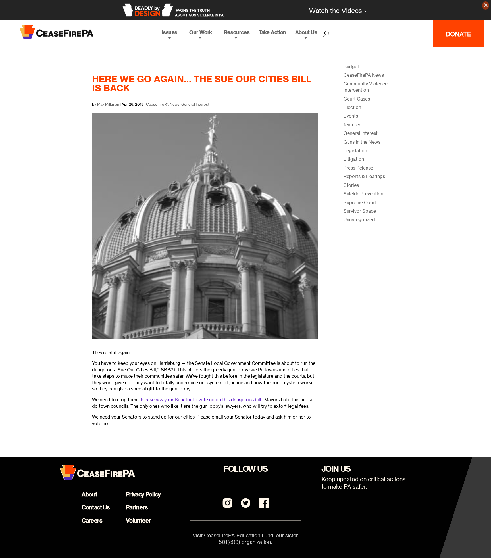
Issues (169, 32)
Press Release (358, 168)
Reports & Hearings (364, 176)
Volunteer (138, 520)
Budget (351, 66)
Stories (351, 185)
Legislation (355, 150)
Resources (236, 32)
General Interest (195, 104)
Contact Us (96, 507)
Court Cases (357, 99)
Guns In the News (362, 142)
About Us (306, 32)
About (89, 494)
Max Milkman (108, 104)
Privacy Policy (143, 494)
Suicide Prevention (363, 194)
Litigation (354, 159)
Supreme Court (360, 202)
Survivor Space (360, 211)
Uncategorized (359, 219)
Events (351, 116)
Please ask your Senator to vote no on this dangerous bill (201, 399)
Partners (137, 507)
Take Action (272, 32)
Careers (92, 520)
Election (352, 107)
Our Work (200, 32)
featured (353, 125)
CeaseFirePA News (163, 104)
